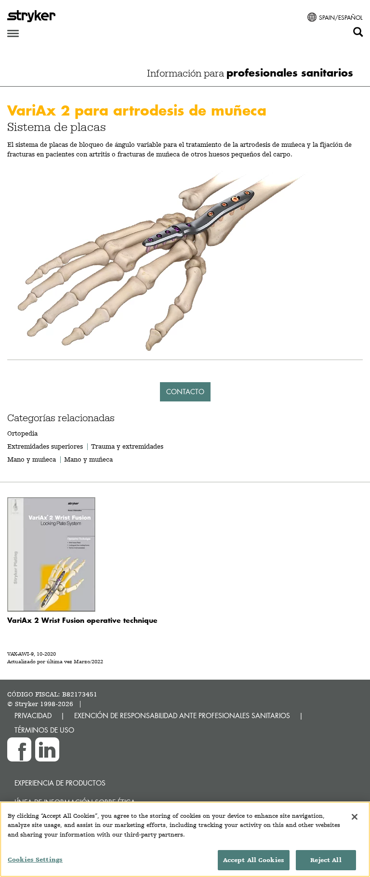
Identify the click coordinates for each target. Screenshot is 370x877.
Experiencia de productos (60, 782)
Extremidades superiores (45, 446)
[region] (185, 839)
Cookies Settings (35, 859)
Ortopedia (22, 433)
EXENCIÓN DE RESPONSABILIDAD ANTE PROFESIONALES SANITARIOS (182, 715)
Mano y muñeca (31, 459)
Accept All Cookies (253, 860)
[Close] (354, 816)
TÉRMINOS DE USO (44, 730)
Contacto (185, 391)
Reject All (325, 860)
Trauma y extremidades (127, 446)
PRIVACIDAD (33, 715)
